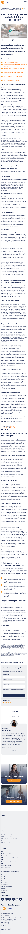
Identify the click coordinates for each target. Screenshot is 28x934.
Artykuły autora (14, 750)
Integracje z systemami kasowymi (9, 829)
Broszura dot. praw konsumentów (9, 861)
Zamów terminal (14, 695)
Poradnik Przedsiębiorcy (16, 8)
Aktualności (4, 882)
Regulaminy (4, 890)
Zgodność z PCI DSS (6, 853)
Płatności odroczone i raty (7, 834)
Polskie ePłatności (5, 8)
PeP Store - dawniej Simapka (8, 836)
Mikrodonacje (4, 844)
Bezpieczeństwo (5, 855)
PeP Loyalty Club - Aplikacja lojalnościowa (11, 838)
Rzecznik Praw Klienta (6, 865)
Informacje (3, 888)
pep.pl (14, 644)
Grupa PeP (3, 876)
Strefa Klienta (4, 884)
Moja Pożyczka (4, 832)
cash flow (10, 199)
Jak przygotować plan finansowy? (12, 80)
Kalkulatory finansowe (6, 859)
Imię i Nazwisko (6, 674)
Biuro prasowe (4, 880)
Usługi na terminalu (5, 831)
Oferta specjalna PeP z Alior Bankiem (10, 840)
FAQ (2, 851)
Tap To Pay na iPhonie (6, 825)
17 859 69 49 (7, 703)
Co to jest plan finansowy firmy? (11, 62)
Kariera (3, 874)
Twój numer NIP (6, 684)
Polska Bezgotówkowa (6, 842)
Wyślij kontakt (14, 780)
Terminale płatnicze (6, 819)
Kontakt (3, 892)
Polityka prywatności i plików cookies (10, 857)
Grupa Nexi (3, 878)
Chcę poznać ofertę (14, 801)
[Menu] (25, 2)
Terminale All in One (6, 821)
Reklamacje (4, 863)
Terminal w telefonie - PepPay (8, 823)
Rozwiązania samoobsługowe (8, 827)
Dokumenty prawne (6, 867)
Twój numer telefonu (7, 679)
